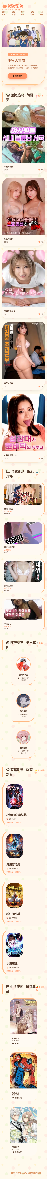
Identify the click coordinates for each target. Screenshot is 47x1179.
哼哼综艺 (22, 13)
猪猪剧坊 (13, 13)
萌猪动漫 (32, 13)
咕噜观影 (18, 76)
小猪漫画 (41, 13)
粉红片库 (3, 13)
